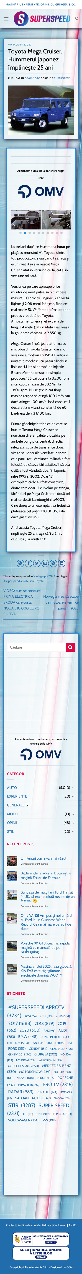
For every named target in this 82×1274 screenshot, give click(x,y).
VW (49, 1120)
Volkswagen (24, 1120)
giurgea (45, 1054)
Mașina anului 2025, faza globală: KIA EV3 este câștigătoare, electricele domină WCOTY (46, 970)
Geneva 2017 (61, 1048)
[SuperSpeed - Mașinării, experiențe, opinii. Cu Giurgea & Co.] (42, 18)
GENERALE (16, 805)
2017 (19, 1023)
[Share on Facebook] (28, 563)
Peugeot (45, 1078)
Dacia (22, 1043)
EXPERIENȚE (17, 796)
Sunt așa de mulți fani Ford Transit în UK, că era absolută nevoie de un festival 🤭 (48, 896)
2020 (30, 1030)
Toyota (39, 581)
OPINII (12, 823)
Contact (11, 1225)
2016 (63, 1016)
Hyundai (25, 1060)
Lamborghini (50, 1060)
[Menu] (6, 18)
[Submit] (70, 647)
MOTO (12, 814)
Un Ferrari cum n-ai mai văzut (43, 858)
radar (20, 1091)
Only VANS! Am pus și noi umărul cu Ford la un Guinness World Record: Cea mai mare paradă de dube (46, 922)
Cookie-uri (60, 1225)
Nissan (25, 1078)
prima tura (28, 1085)
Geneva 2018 (19, 1054)
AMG (49, 1030)
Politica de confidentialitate (34, 1225)
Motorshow (34, 1072)
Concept (50, 1037)
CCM (70, 1267)
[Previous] (14, 224)
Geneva (38, 1048)
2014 (31, 1016)
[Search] (77, 18)
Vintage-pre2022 (19, 44)
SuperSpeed (62, 78)
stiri (32, 581)
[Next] (67, 224)
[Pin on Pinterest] (53, 563)
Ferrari (63, 1043)
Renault (47, 1092)
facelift (42, 1043)
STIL (10, 831)
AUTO (12, 788)
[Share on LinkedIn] (61, 563)
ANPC (72, 1225)
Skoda (62, 1098)
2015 (46, 1016)
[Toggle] (73, 787)
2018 (44, 1023)
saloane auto (33, 1098)
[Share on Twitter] (37, 563)
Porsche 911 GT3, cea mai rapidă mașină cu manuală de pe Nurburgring (45, 947)
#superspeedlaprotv (15, 581)
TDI (28, 1114)
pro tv (58, 1084)
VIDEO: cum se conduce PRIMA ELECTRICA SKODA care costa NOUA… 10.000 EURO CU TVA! (22, 602)
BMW (27, 1036)
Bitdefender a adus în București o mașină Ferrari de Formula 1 (46, 875)
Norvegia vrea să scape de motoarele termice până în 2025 (61, 602)
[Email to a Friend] (45, 563)
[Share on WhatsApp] (20, 563)
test (43, 1114)
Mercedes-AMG (23, 1066)
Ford (17, 1048)
